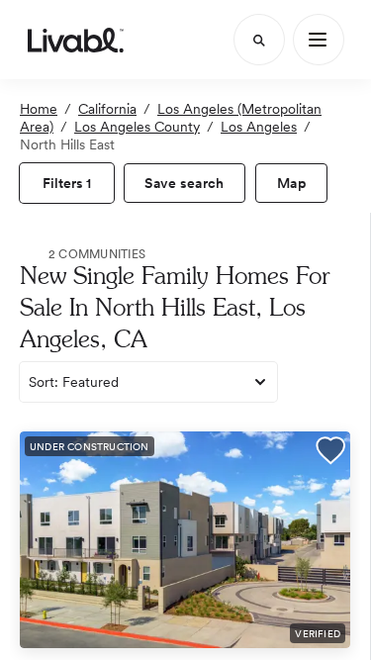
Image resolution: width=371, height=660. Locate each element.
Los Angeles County (137, 127)
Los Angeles (259, 127)
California (107, 109)
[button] (330, 452)
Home (38, 109)
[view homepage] (76, 39)
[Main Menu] (318, 39)
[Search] (259, 39)
